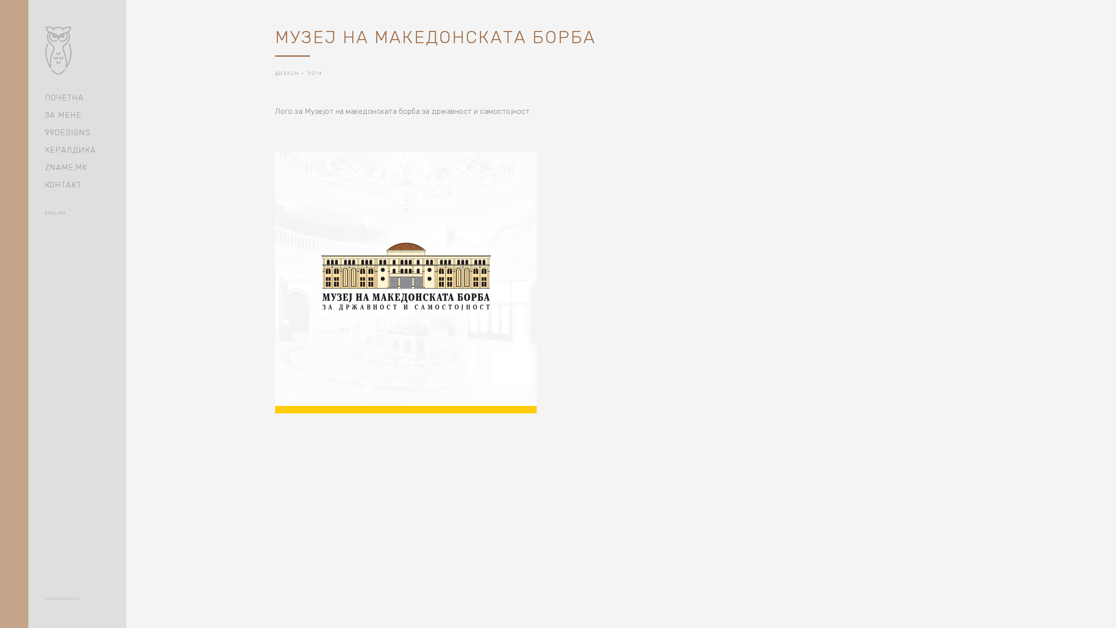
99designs (68, 132)
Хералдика (70, 150)
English (55, 213)
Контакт (63, 185)
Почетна (64, 97)
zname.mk (66, 167)
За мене (63, 115)
